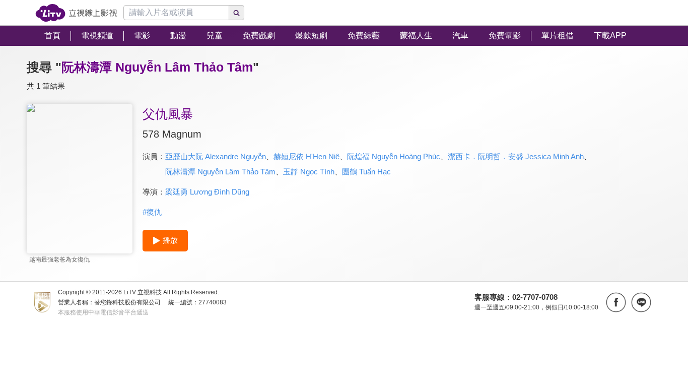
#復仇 (152, 212)
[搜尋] (236, 12)
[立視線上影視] (76, 13)
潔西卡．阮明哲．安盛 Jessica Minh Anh (516, 156)
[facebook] (616, 302)
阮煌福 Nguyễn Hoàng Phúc (393, 156)
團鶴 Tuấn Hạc (366, 171)
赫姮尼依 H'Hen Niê (306, 156)
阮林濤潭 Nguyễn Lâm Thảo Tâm (220, 171)
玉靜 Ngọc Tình (308, 171)
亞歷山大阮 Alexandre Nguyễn (215, 156)
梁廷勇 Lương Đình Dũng (207, 191)
